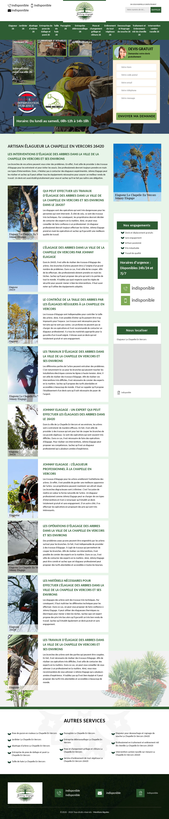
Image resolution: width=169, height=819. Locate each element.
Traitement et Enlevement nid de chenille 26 (139, 30)
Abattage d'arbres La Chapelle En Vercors (31, 746)
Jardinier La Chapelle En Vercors (26, 739)
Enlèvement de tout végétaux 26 (110, 30)
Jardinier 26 (23, 27)
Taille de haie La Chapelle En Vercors (28, 761)
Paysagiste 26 (65, 27)
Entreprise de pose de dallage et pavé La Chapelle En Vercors (30, 754)
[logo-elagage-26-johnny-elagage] (84, 11)
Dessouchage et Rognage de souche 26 (124, 29)
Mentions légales (101, 812)
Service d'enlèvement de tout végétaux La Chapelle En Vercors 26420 (83, 760)
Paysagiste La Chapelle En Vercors (79, 733)
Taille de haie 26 (56, 30)
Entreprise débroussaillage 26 (80, 29)
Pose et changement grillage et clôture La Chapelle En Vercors (83, 750)
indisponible (20, 5)
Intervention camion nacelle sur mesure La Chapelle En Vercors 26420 (135, 753)
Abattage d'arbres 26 (33, 29)
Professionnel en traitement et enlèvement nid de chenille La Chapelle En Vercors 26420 (137, 744)
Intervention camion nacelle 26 (154, 29)
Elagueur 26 (13, 27)
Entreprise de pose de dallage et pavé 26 (45, 30)
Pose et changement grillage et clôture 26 (96, 30)
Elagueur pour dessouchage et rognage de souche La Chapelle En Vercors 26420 (135, 735)
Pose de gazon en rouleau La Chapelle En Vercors (34, 733)
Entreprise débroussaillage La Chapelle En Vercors (83, 741)
